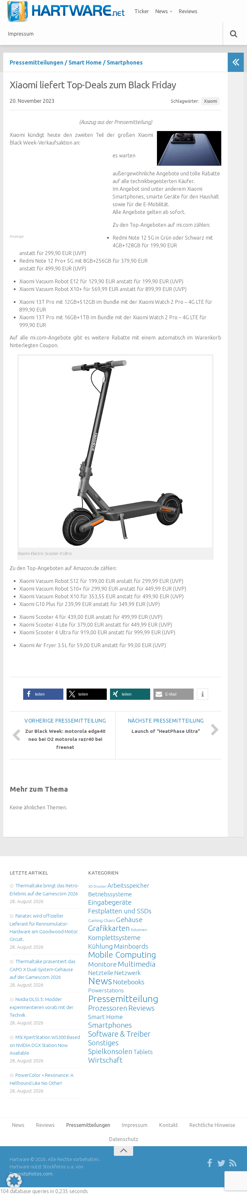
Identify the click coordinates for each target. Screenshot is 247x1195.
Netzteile (100, 972)
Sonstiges (103, 1043)
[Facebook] (209, 1163)
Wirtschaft (105, 1060)
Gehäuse (129, 919)
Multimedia (137, 964)
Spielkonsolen (110, 1051)
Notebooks (128, 982)
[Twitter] (221, 1163)
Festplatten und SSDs (119, 911)
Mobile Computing (122, 954)
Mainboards (131, 946)
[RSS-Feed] (232, 1163)
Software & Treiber (119, 1034)
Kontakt (168, 1125)
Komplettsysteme (114, 937)
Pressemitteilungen (36, 62)
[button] (43, 694)
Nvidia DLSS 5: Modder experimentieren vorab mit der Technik (41, 1007)
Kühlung (100, 946)
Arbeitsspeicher (128, 885)
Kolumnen (139, 930)
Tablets (143, 1052)
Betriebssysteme (110, 894)
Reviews (188, 11)
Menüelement (68, 11)
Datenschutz (123, 1139)
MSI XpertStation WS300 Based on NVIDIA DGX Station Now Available (45, 1045)
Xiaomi (210, 101)
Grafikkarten (109, 928)
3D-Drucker (97, 886)
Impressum (21, 34)
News (161, 11)
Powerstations (106, 990)
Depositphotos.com (31, 1173)
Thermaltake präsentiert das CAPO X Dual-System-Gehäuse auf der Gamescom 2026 (43, 969)
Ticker (141, 11)
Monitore (102, 964)
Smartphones (125, 62)
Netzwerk (127, 972)
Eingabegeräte (110, 902)
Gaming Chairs (101, 920)
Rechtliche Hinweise (212, 1125)
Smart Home (85, 62)
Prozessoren (107, 1008)
